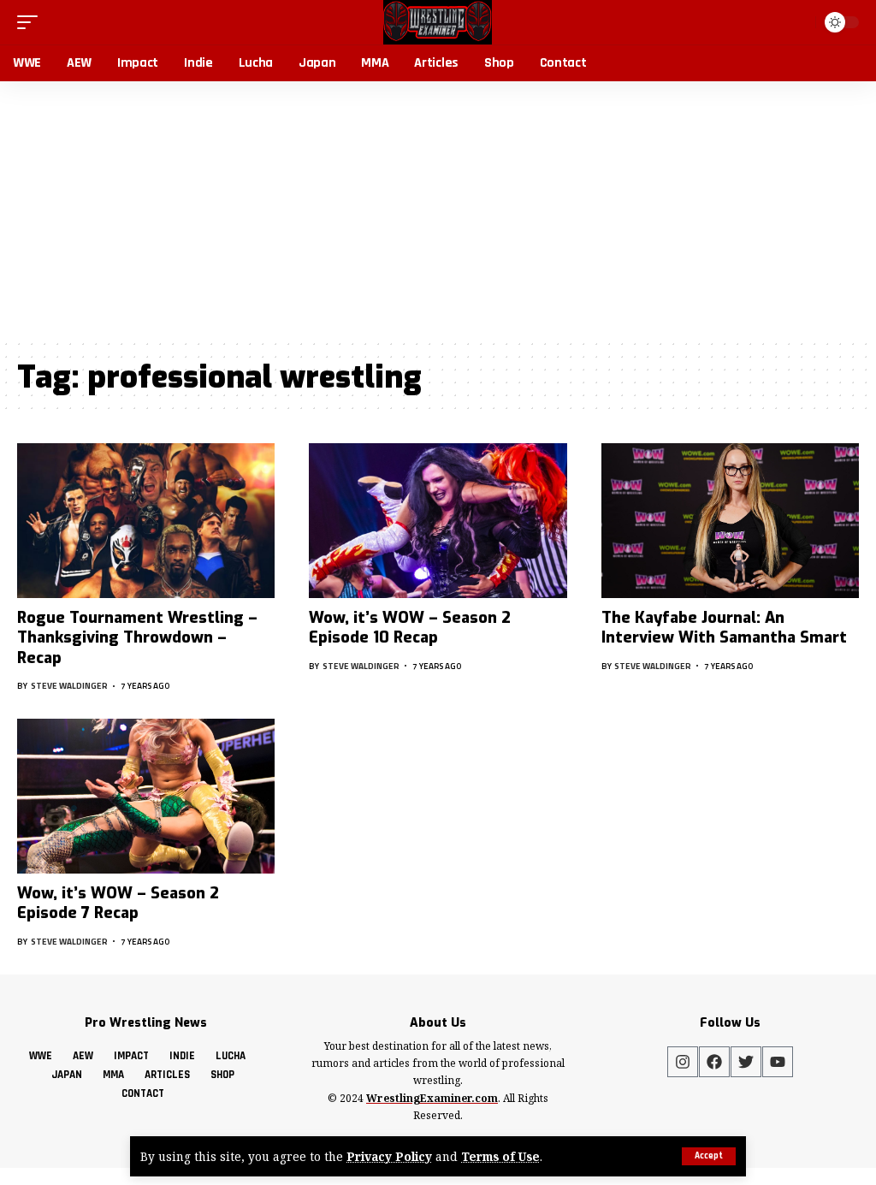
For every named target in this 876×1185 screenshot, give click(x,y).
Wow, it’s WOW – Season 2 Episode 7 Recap (118, 903)
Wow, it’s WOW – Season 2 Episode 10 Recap (410, 627)
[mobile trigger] (31, 22)
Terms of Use (500, 1156)
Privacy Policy (389, 1156)
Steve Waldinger (69, 685)
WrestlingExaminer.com (432, 1098)
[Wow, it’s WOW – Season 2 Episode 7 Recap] (146, 796)
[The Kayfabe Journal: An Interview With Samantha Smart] (730, 520)
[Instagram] (682, 1061)
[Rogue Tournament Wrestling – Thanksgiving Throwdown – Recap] (146, 520)
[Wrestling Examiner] (437, 22)
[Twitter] (746, 1061)
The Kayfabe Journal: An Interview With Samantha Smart (724, 627)
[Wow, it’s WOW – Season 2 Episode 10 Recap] (437, 520)
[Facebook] (714, 1061)
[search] (799, 22)
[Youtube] (777, 1061)
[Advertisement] (438, 209)
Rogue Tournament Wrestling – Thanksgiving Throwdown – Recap (137, 637)
